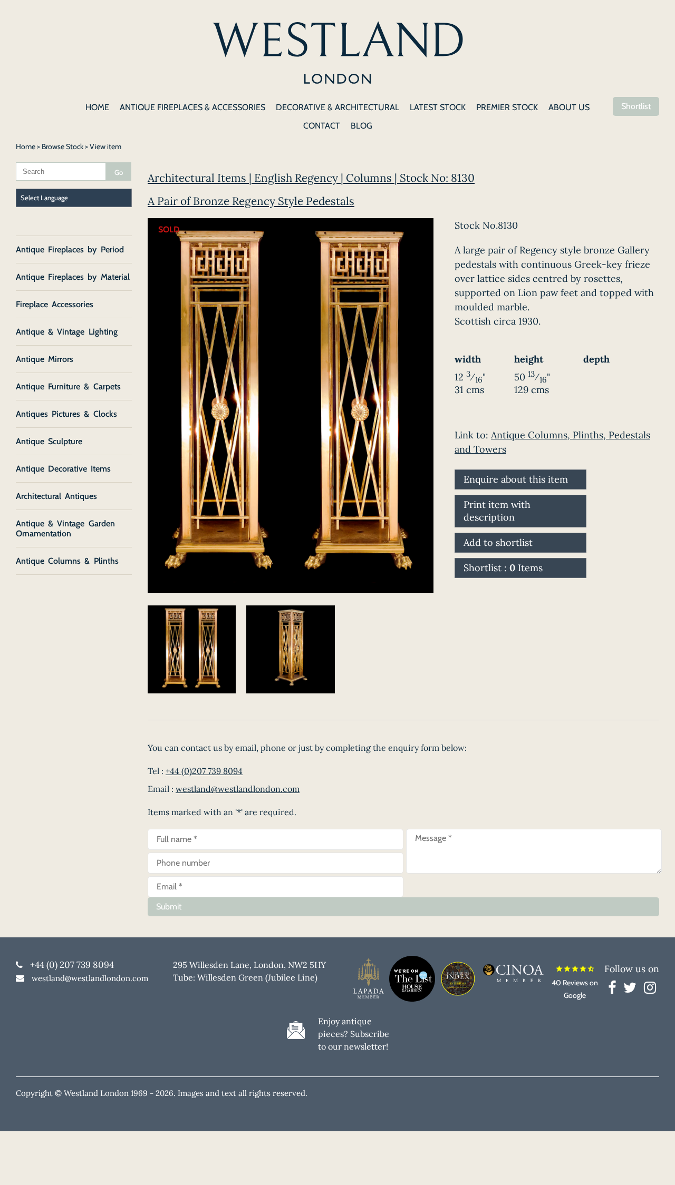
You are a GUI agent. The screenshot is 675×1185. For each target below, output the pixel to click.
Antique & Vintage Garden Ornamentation (65, 528)
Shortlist (636, 106)
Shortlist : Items (503, 568)
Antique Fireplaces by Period (70, 249)
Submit (168, 907)
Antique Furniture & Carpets (68, 386)
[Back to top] (653, 1163)
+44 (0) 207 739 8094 (72, 965)
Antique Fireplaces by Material (73, 277)
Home (25, 146)
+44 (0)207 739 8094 (204, 771)
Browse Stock (62, 146)
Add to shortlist (498, 542)
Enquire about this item (516, 479)
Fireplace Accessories (54, 304)
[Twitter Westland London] (632, 989)
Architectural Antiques (56, 496)
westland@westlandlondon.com (238, 789)
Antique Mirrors (44, 359)
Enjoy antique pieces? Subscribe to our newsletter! (353, 1034)
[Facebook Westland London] (614, 989)
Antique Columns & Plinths (67, 561)
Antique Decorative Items (63, 469)
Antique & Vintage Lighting (67, 332)
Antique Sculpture (49, 441)
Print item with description (497, 510)
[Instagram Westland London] (650, 989)
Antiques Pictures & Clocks (66, 414)
